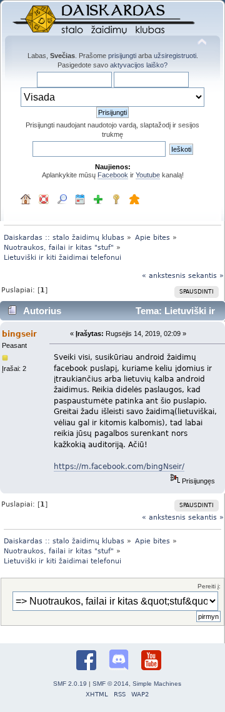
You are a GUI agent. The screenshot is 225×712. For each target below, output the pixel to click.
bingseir (19, 334)
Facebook (113, 175)
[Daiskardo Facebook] (86, 661)
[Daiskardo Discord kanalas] (119, 661)
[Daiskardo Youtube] (151, 661)
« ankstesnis (164, 276)
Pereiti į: (209, 586)
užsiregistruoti (175, 55)
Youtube (148, 175)
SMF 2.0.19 (70, 683)
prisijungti (122, 55)
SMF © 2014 (110, 683)
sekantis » (206, 276)
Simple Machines (156, 683)
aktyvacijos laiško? (139, 65)
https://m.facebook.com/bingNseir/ (119, 466)
